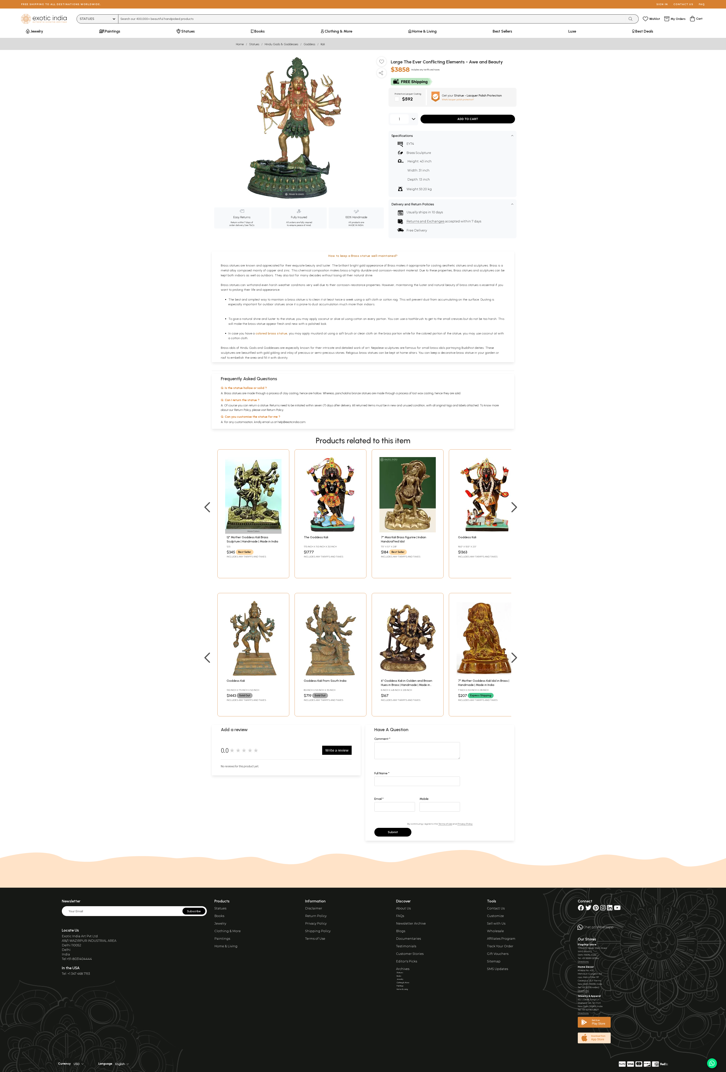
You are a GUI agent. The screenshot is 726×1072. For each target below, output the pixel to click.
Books (219, 916)
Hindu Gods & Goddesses (281, 44)
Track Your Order (500, 946)
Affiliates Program (501, 938)
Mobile (424, 799)
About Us (403, 908)
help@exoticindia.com (292, 422)
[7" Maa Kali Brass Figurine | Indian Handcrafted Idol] (407, 531)
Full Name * (381, 773)
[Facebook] (581, 909)
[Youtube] (617, 909)
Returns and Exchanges (425, 221)
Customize (495, 916)
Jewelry (220, 923)
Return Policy (275, 410)
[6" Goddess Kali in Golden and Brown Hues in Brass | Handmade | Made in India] (407, 675)
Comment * (382, 739)
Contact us (683, 4)
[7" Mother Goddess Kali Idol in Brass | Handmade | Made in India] (485, 675)
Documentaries (408, 938)
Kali (323, 44)
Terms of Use (445, 823)
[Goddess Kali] (485, 531)
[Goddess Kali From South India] (330, 675)
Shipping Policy (317, 931)
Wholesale (495, 931)
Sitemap (493, 961)
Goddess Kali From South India (325, 680)
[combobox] (372, 18)
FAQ (702, 4)
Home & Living (225, 946)
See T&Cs (249, 225)
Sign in (662, 4)
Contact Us (496, 908)
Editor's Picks (406, 961)
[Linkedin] (609, 909)
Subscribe (194, 911)
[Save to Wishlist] (381, 63)
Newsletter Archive (411, 923)
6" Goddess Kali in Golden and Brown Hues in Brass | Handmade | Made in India (406, 685)
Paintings (222, 938)
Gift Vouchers (497, 954)
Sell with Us (496, 923)
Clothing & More (227, 931)
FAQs (400, 916)
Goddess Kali (467, 537)
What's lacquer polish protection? (458, 99)
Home (240, 44)
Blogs (400, 931)
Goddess (309, 44)
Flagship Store (587, 944)
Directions (583, 961)
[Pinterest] (596, 909)
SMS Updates (497, 969)
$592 (407, 99)
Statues (254, 44)
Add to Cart (467, 119)
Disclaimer (313, 908)
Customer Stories (410, 954)
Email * (379, 799)
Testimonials (406, 946)
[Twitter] (588, 909)
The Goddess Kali (316, 537)
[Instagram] (603, 909)
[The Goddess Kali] (330, 531)
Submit (393, 832)
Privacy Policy (465, 823)
